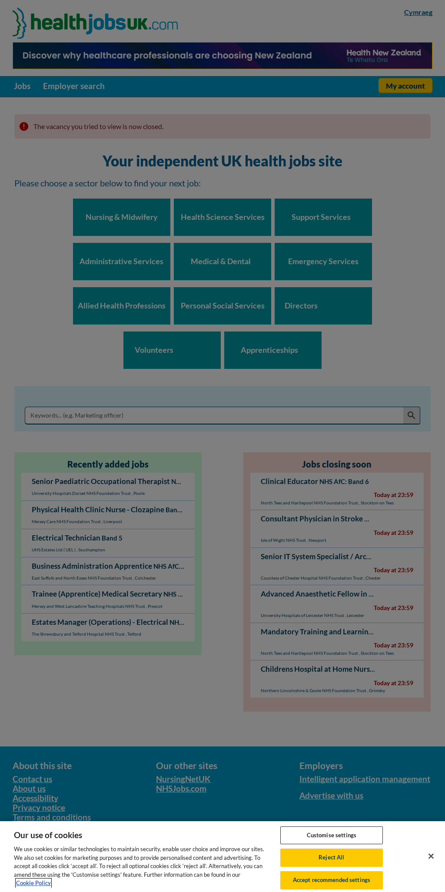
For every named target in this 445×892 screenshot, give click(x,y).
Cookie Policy (33, 882)
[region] (222, 856)
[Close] (431, 855)
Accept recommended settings (332, 879)
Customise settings (331, 835)
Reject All (331, 857)
